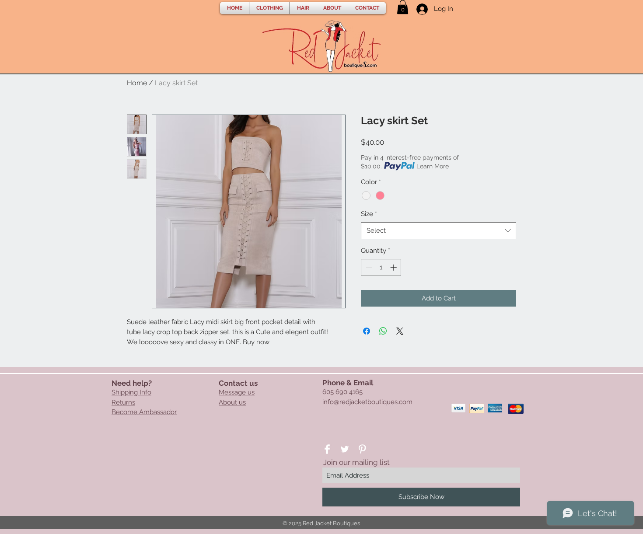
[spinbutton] (381, 267)
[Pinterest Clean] (362, 449)
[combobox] (438, 230)
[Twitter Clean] (344, 449)
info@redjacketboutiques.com (367, 402)
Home (137, 83)
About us (232, 402)
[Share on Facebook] (366, 331)
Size (369, 214)
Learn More (432, 166)
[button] (269, 8)
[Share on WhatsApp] (383, 331)
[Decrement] (368, 267)
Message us (237, 392)
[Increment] (394, 267)
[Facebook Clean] (327, 449)
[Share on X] (400, 331)
